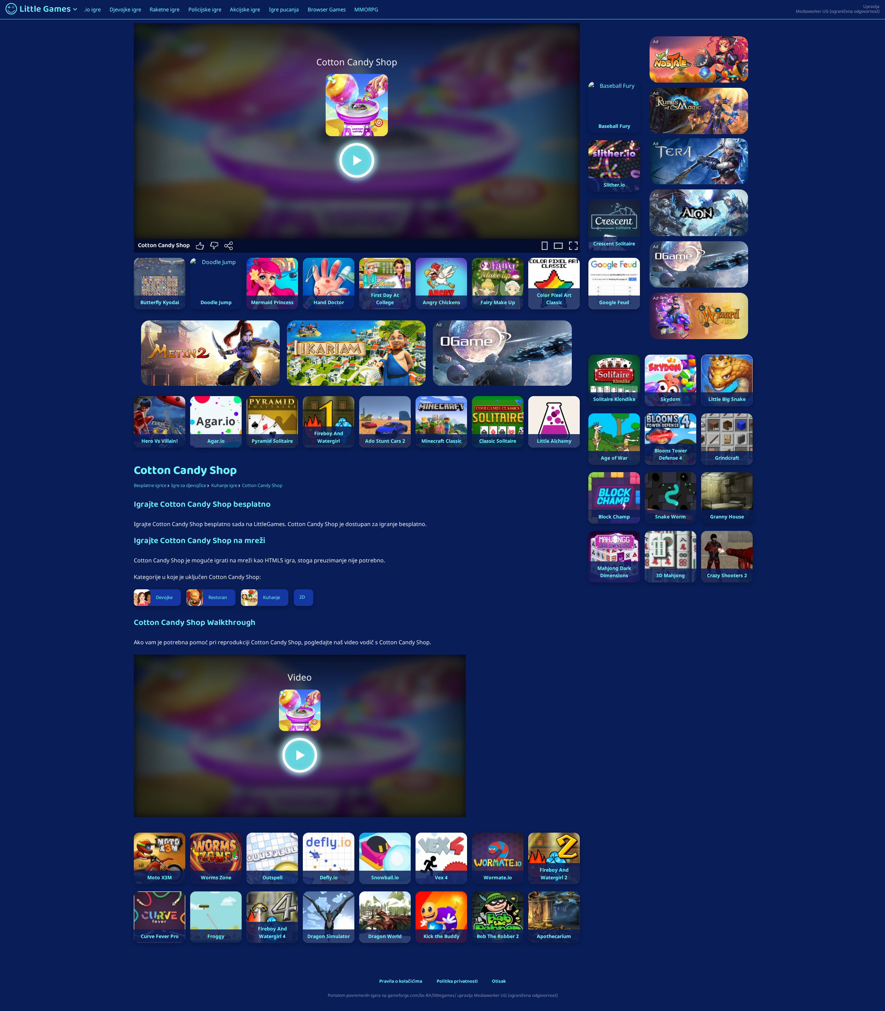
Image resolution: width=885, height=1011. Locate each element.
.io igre (92, 9)
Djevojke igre (125, 9)
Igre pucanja (284, 9)
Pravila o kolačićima (400, 982)
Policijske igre (204, 9)
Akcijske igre (245, 9)
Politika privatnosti (457, 982)
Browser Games (327, 9)
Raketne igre (164, 9)
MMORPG (366, 9)
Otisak (499, 982)
